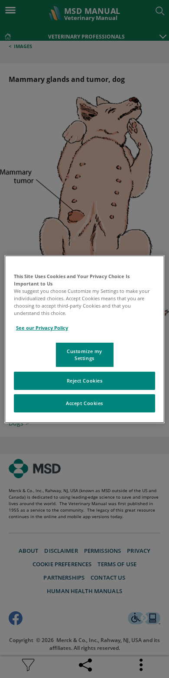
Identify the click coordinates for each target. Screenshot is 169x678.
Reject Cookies (85, 380)
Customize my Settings (84, 354)
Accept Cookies (84, 403)
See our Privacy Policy (42, 327)
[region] (84, 339)
